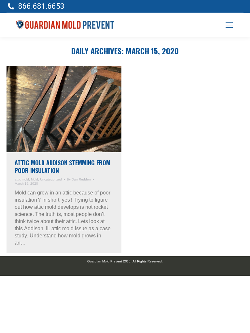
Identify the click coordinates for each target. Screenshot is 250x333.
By (79, 180)
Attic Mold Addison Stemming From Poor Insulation (62, 166)
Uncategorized (51, 179)
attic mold (22, 179)
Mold (34, 179)
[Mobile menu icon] (229, 25)
